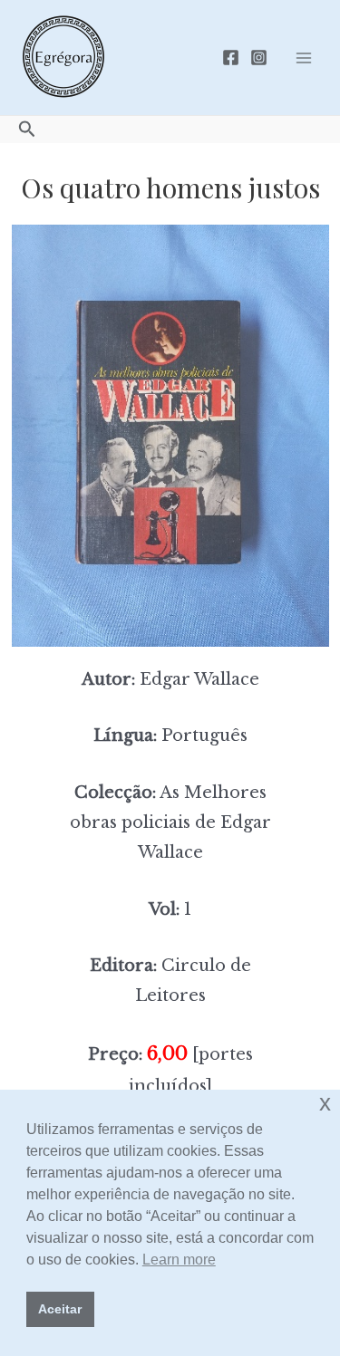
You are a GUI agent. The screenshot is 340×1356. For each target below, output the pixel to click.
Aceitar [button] (60, 1309)
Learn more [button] (179, 1259)
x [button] (325, 1102)
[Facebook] (230, 57)
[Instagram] (258, 57)
